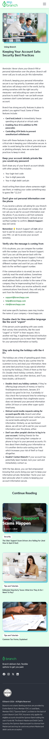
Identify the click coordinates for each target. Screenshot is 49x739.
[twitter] (13, 674)
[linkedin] (17, 674)
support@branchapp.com (17, 297)
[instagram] (8, 674)
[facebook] (4, 674)
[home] (10, 4)
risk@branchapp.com (15, 304)
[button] (43, 4)
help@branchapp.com (16, 301)
